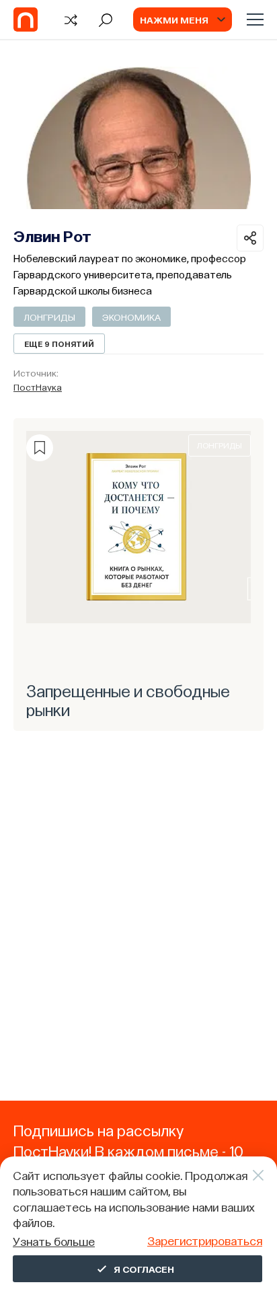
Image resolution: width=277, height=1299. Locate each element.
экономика (131, 316)
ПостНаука (37, 386)
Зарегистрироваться (204, 1240)
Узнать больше (54, 1241)
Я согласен (144, 1268)
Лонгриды (49, 316)
